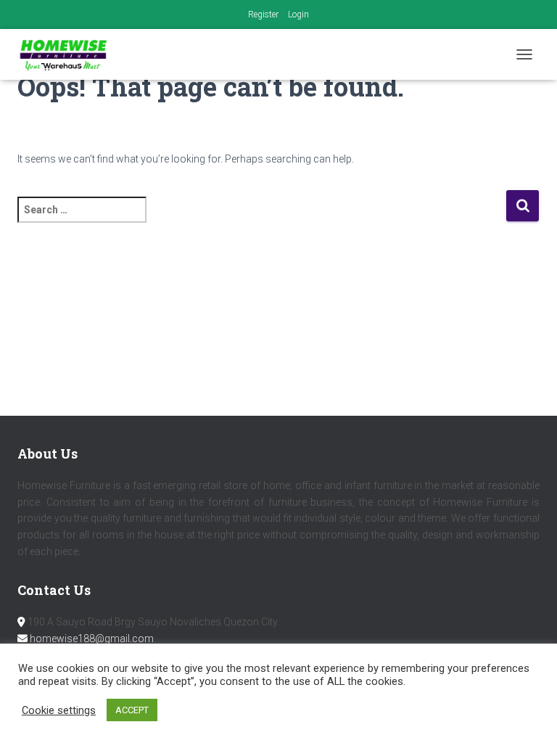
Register (263, 14)
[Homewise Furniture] (68, 54)
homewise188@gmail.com (92, 638)
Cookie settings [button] (59, 710)
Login (298, 14)
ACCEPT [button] (132, 710)
